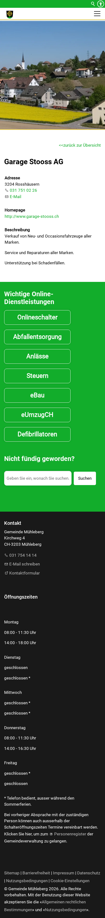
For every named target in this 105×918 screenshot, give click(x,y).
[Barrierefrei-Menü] (100, 3)
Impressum (63, 872)
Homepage (15, 210)
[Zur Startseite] (10, 14)
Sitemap (12, 872)
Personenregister (70, 834)
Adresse (12, 177)
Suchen (85, 478)
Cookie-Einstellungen (70, 880)
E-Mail (15, 196)
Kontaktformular (24, 573)
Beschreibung (17, 229)
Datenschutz (88, 872)
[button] (97, 14)
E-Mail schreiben (24, 564)
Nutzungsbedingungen (27, 880)
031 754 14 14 (23, 555)
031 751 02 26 (23, 190)
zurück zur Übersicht (82, 145)
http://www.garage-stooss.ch (32, 216)
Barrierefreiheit (36, 872)
